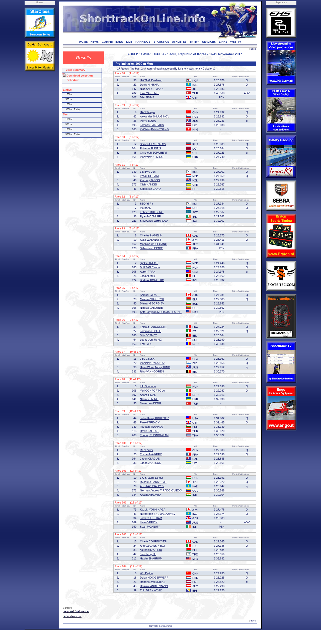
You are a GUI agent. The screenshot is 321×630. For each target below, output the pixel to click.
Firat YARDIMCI (149, 93)
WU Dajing (146, 573)
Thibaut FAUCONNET (153, 326)
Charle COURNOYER (153, 541)
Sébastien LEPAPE (151, 248)
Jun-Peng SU (148, 554)
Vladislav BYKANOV (152, 362)
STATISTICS (161, 41)
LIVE (129, 41)
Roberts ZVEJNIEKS (152, 581)
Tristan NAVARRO (151, 454)
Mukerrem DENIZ (151, 403)
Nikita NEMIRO (149, 399)
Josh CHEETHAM (151, 518)
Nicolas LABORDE (151, 307)
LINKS (223, 41)
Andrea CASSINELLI (152, 545)
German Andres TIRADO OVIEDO (161, 490)
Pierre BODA (148, 120)
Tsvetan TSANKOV (152, 426)
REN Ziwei (146, 450)
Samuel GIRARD (150, 294)
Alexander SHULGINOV (154, 116)
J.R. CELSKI (147, 358)
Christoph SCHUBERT (154, 152)
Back (253, 49)
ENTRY (194, 41)
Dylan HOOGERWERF (154, 577)
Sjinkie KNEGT (149, 263)
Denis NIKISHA (149, 84)
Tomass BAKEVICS (152, 125)
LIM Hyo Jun (147, 171)
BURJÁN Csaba (150, 267)
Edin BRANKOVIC (151, 590)
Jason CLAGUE (149, 458)
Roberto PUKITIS (150, 148)
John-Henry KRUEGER (154, 418)
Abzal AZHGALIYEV (152, 486)
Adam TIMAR (148, 394)
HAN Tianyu (147, 112)
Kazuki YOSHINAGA (152, 509)
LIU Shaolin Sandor (151, 477)
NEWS (95, 41)
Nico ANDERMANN (152, 88)
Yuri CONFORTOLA (152, 390)
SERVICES (209, 41)
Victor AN (145, 207)
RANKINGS (142, 41)
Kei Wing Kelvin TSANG (154, 129)
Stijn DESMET (148, 335)
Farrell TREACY (149, 422)
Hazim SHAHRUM (151, 558)
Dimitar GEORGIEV (152, 303)
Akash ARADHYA (150, 494)
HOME (83, 41)
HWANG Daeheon (151, 80)
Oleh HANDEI (148, 184)
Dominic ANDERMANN (154, 586)
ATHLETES (179, 41)
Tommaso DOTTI (150, 331)
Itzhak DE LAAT (149, 175)
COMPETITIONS (112, 41)
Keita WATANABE (150, 239)
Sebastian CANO (150, 188)
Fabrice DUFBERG (152, 212)
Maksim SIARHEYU (152, 299)
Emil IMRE (146, 343)
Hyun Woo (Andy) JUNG (155, 367)
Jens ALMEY (147, 275)
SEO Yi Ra (146, 203)
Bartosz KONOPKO (152, 280)
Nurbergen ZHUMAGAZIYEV (157, 513)
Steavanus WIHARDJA (154, 220)
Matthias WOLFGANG (153, 243)
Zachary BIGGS (150, 180)
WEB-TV (235, 41)
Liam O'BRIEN (148, 522)
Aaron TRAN (147, 271)
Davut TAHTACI (149, 430)
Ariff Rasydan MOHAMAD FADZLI (161, 311)
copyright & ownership (160, 626)
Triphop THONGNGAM (154, 435)
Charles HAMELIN (151, 235)
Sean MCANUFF (150, 526)
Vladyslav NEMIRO (152, 156)
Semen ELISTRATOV (153, 144)
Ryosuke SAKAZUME (153, 481)
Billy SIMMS (147, 97)
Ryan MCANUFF (150, 216)
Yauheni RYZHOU (151, 549)
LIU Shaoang (148, 386)
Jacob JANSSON (150, 462)
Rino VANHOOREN (152, 371)
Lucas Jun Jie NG (151, 339)
